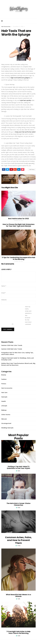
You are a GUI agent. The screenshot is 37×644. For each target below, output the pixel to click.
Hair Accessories (5, 26)
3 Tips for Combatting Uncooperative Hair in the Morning (9, 178)
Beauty (3, 375)
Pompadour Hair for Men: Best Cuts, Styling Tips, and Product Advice (17, 353)
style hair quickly (25, 100)
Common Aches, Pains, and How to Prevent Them (18, 540)
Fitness (3, 383)
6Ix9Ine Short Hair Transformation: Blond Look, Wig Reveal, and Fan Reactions (18, 364)
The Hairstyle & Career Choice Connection (18, 504)
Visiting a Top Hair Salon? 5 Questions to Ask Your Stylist (18, 467)
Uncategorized (6, 423)
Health (3, 401)
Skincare (4, 419)
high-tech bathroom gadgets (20, 78)
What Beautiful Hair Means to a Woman (18, 595)
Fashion (3, 379)
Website (4, 300)
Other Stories (5, 414)
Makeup (3, 410)
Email (3, 293)
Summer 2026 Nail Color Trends (11, 349)
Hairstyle (4, 397)
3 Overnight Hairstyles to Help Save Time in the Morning (18, 632)
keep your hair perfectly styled (25, 132)
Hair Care (4, 392)
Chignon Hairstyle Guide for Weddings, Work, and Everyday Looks (17, 359)
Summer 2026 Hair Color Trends (11, 345)
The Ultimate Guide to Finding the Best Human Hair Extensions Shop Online (27, 179)
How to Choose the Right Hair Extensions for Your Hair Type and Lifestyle (18, 225)
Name (3, 286)
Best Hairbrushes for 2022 (18, 219)
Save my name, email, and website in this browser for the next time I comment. (28, 315)
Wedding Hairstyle (7, 428)
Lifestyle (4, 406)
